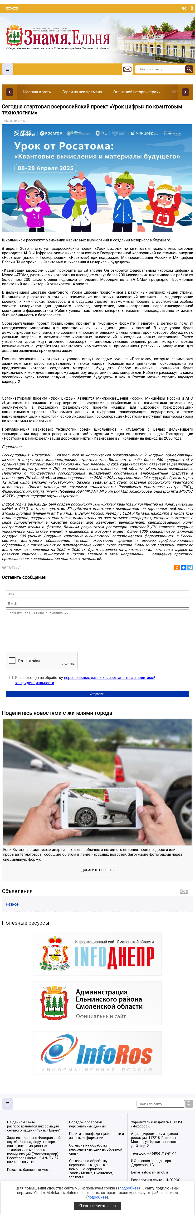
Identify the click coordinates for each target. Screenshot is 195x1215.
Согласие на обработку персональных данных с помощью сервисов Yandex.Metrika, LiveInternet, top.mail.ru (91, 1169)
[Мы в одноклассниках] (192, 8)
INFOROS (173, 1180)
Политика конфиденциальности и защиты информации (96, 1136)
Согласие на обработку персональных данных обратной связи (95, 1149)
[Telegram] (190, 567)
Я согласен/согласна (97, 1206)
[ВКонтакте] (183, 567)
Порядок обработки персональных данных (87, 1124)
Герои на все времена (82, 92)
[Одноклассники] (177, 567)
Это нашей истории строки (137, 92)
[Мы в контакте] (184, 8)
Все (184, 891)
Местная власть (37, 92)
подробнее (129, 1188)
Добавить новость (97, 870)
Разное (12, 904)
